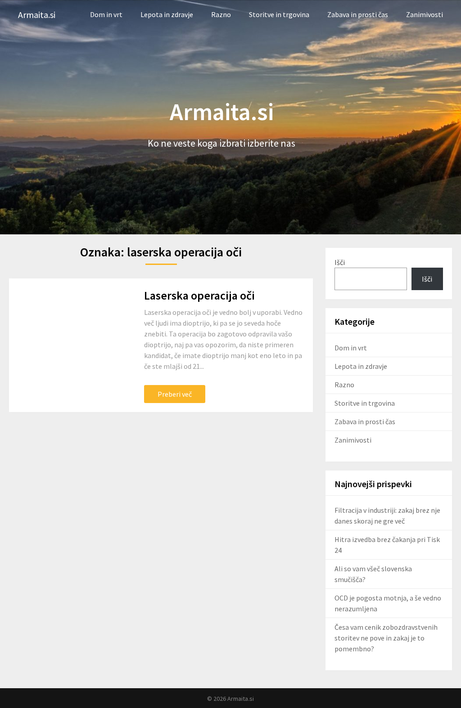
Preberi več (175, 394)
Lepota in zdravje (166, 14)
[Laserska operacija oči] (70, 345)
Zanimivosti (424, 14)
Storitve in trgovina (279, 14)
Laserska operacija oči (199, 295)
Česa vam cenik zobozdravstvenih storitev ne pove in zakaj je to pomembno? (386, 638)
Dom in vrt (106, 14)
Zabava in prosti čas (357, 14)
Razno (221, 14)
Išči (339, 262)
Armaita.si (36, 14)
